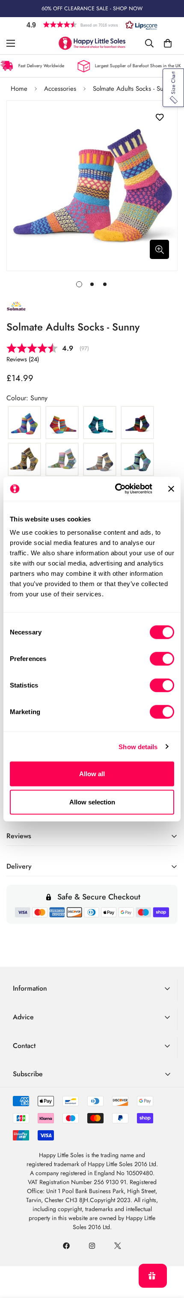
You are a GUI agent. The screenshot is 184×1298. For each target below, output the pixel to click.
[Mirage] (100, 459)
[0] (168, 43)
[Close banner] (171, 489)
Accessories (60, 88)
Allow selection (92, 801)
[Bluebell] (24, 423)
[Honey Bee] (24, 459)
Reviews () (22, 359)
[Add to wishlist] (159, 117)
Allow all (92, 773)
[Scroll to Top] (168, 1252)
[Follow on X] (117, 1245)
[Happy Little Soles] (92, 43)
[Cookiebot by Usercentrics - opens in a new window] (115, 488)
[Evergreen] (100, 423)
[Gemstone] (137, 423)
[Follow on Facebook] (66, 1245)
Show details (138, 746)
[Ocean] (137, 459)
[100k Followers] (92, 1245)
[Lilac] (62, 459)
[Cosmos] (62, 423)
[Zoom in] (159, 249)
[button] (92, 24)
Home (19, 88)
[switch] (162, 659)
